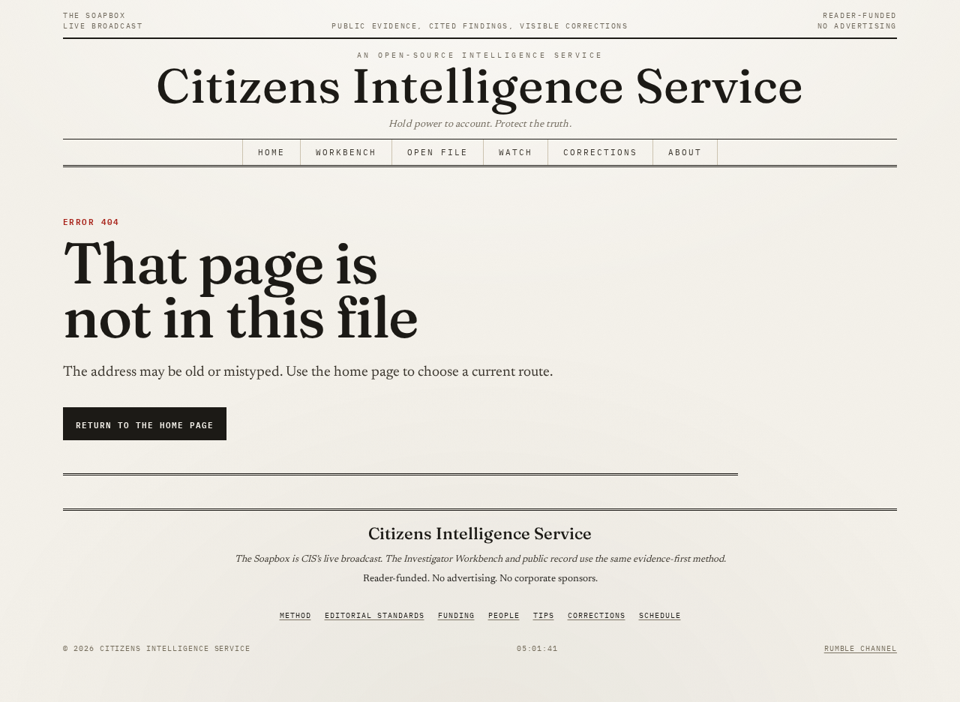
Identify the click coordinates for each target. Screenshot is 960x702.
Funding (456, 615)
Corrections (600, 152)
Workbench (346, 152)
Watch (515, 152)
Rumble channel (860, 648)
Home (271, 152)
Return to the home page (145, 424)
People (504, 615)
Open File (437, 152)
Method (295, 615)
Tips (543, 615)
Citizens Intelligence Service (479, 85)
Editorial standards (374, 615)
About (685, 152)
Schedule (660, 615)
